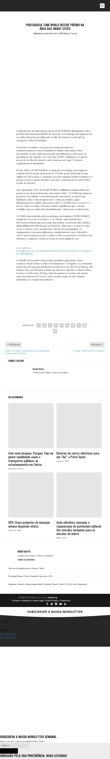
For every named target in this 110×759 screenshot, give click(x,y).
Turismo (74, 33)
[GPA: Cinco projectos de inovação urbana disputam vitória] (31, 495)
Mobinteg (52, 597)
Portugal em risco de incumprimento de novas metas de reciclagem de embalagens (53, 252)
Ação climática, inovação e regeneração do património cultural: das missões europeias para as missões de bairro (78, 528)
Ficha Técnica (51, 600)
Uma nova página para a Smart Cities (26, 568)
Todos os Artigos (26, 559)
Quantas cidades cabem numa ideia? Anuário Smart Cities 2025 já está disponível (47, 584)
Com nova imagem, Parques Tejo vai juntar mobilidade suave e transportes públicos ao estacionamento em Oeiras (30, 459)
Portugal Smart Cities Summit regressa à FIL (30, 576)
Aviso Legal (38, 600)
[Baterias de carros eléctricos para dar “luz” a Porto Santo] (79, 425)
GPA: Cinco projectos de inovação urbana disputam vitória (29, 524)
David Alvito (48, 33)
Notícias (67, 33)
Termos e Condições (21, 600)
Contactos (65, 600)
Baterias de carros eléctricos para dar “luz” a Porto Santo (77, 455)
